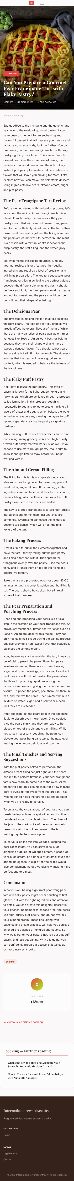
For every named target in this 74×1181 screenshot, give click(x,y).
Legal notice (10, 1153)
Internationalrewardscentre (26, 1110)
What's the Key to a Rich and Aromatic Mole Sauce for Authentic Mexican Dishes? (34, 1064)
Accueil (7, 115)
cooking (11, 73)
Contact (7, 1159)
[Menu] (42, 3)
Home (6, 1134)
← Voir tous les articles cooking (23, 1022)
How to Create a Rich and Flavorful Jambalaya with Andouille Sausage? (35, 1076)
